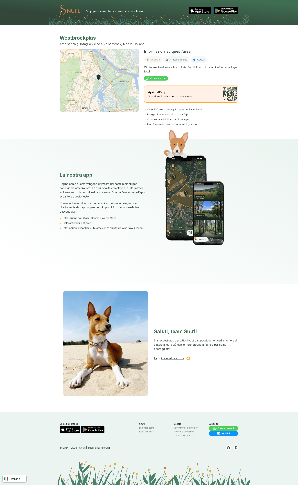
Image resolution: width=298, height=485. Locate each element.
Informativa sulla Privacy (186, 427)
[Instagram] (228, 447)
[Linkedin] (235, 447)
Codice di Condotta (184, 435)
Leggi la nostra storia (169, 358)
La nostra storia (146, 427)
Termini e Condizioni (184, 431)
